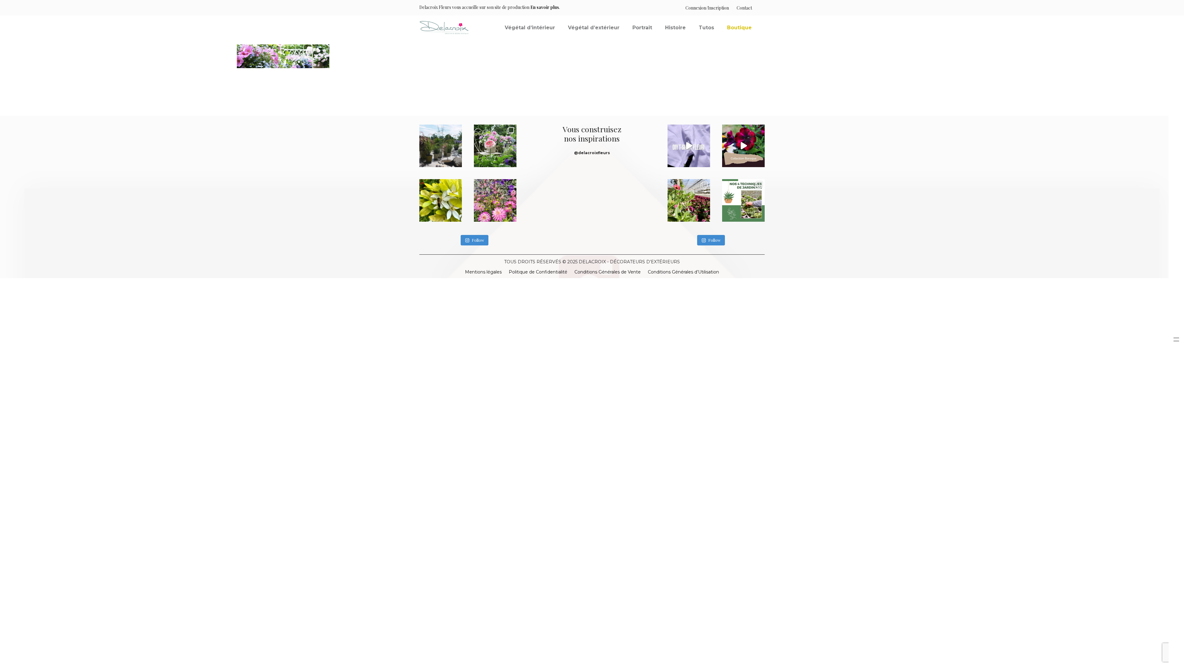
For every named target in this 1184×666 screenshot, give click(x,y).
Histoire (675, 28)
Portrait (642, 28)
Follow (478, 240)
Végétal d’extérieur (593, 28)
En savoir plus (544, 7)
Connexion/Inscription (707, 8)
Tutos (706, 28)
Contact (744, 8)
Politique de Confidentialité (538, 272)
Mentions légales (483, 272)
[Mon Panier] (758, 7)
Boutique (739, 28)
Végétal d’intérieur (530, 28)
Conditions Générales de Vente (607, 272)
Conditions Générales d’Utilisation (683, 272)
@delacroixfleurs (592, 152)
